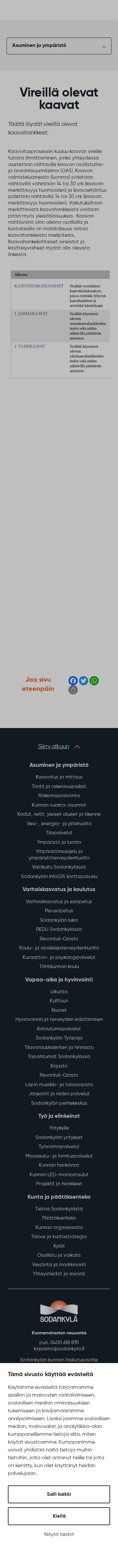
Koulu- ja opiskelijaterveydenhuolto (59, 948)
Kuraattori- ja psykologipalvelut (59, 957)
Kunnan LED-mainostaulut (59, 1174)
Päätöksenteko (59, 1218)
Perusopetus (59, 910)
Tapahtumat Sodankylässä (59, 1056)
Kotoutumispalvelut (59, 1028)
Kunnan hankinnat (59, 1165)
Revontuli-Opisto (59, 938)
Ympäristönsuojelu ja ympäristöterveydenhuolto (59, 854)
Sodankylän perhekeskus (59, 1103)
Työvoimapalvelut (59, 1146)
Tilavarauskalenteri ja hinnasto (59, 1047)
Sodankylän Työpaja (59, 1038)
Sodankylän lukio (59, 920)
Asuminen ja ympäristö (39, 45)
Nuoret (59, 1010)
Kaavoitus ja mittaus (59, 777)
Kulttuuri (59, 1000)
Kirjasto (59, 1066)
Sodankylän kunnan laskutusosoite (59, 1360)
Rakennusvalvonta (59, 795)
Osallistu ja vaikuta (59, 1255)
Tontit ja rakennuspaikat (59, 786)
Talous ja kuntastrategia (59, 1236)
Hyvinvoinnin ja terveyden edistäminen (59, 1019)
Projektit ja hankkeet (59, 1183)
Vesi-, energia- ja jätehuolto (59, 823)
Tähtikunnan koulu (59, 966)
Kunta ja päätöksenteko (59, 1197)
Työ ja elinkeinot (59, 1116)
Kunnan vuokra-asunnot (59, 805)
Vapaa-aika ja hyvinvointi (59, 980)
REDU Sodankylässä (59, 929)
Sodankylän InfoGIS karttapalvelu (59, 876)
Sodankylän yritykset (59, 1137)
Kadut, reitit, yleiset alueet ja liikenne (59, 814)
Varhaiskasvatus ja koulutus (59, 889)
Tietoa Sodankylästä (59, 1209)
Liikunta (59, 991)
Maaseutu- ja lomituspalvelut (59, 1156)
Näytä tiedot (59, 1534)
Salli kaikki (59, 1494)
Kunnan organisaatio (59, 1227)
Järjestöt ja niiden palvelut (59, 1093)
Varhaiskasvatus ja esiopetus (59, 901)
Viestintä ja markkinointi (59, 1264)
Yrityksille (59, 1128)
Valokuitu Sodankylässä (59, 867)
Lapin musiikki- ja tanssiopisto (59, 1084)
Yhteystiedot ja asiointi (59, 1273)
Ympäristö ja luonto (59, 842)
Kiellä (59, 1516)
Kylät (59, 1246)
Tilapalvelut (59, 832)
